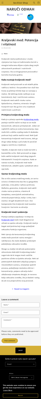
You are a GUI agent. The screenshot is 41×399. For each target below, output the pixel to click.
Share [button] (6, 53)
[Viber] (20, 17)
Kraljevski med (7, 220)
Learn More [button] (7, 390)
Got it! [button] (20, 395)
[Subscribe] (33, 364)
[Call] (30, 17)
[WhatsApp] (10, 17)
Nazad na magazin (21, 289)
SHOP (20, 350)
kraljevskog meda (31, 119)
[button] (2, 3)
